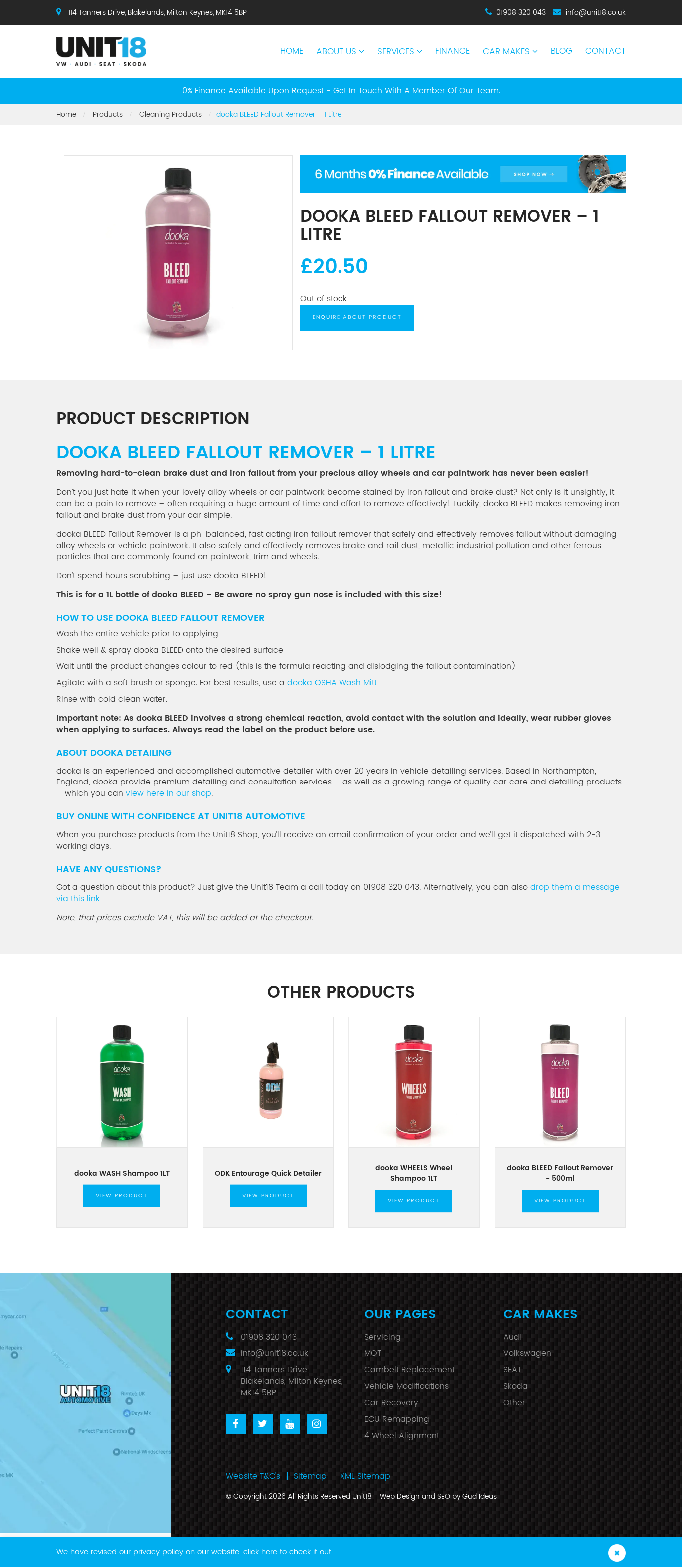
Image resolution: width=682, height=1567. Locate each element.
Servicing (382, 1337)
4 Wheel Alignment (401, 1435)
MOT (372, 1353)
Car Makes (506, 52)
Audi (512, 1337)
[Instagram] (317, 1424)
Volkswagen (527, 1353)
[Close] (617, 1553)
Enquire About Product (357, 317)
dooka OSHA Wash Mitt (332, 682)
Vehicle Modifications (406, 1386)
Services (395, 52)
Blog (561, 51)
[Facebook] (236, 1424)
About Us (336, 52)
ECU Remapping (396, 1419)
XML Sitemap (365, 1476)
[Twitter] (263, 1424)
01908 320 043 (521, 12)
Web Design (400, 1496)
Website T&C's (253, 1476)
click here (260, 1552)
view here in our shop (168, 793)
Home (291, 51)
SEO (443, 1496)
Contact (605, 51)
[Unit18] (122, 46)
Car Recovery (391, 1402)
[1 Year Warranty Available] (463, 174)
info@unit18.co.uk (596, 12)
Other (514, 1402)
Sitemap (310, 1476)
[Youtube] (290, 1424)
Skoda (515, 1386)
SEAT (512, 1369)
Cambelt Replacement (409, 1369)
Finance (452, 51)
